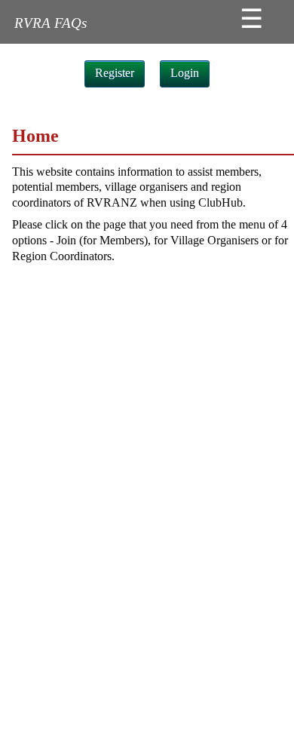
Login (184, 72)
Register (114, 72)
